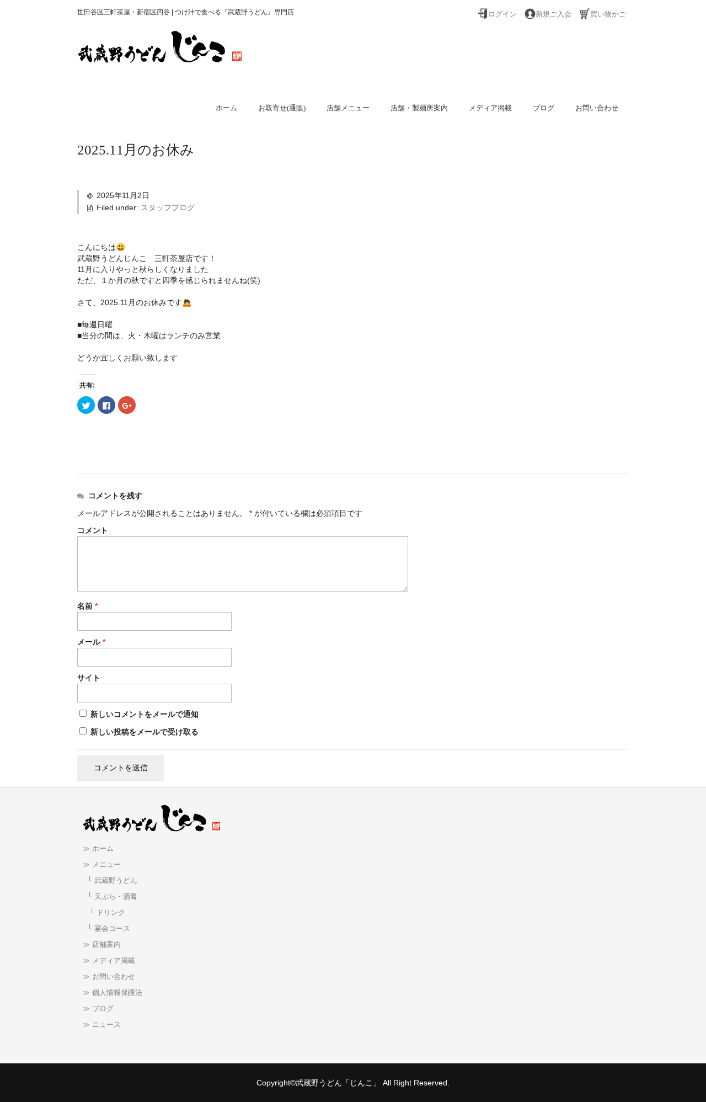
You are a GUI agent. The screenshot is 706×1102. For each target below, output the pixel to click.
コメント (92, 530)
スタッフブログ (168, 207)
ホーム (226, 108)
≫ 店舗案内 (102, 945)
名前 (87, 605)
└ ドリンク (104, 913)
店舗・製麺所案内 (419, 108)
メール (91, 641)
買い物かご (608, 14)
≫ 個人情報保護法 (112, 993)
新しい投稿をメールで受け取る (144, 731)
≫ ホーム (98, 849)
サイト (88, 677)
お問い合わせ (596, 108)
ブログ (543, 108)
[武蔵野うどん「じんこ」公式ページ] (160, 53)
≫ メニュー (102, 865)
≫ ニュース (102, 1025)
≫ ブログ (98, 1009)
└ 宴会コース (106, 929)
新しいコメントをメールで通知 (144, 714)
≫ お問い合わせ (109, 977)
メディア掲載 (490, 108)
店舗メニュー (348, 108)
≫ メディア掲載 (109, 961)
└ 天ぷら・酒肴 (110, 897)
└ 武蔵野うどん (110, 881)
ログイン (502, 14)
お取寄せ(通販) (282, 108)
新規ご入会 (553, 14)
